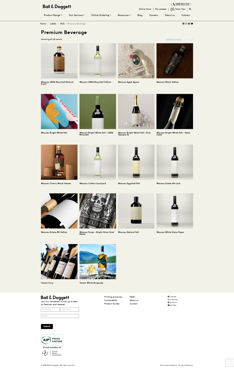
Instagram (173, 299)
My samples (160, 9)
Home (43, 24)
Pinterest (173, 302)
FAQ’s (132, 297)
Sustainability (110, 300)
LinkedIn (172, 297)
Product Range (52, 15)
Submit (47, 326)
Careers (153, 15)
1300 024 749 (182, 4)
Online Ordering (100, 15)
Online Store (145, 9)
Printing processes (113, 297)
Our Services (76, 15)
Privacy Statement (186, 365)
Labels (53, 24)
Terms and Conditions (168, 365)
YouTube (172, 305)
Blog (139, 15)
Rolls (62, 24)
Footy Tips (180, 9)
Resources (123, 15)
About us (170, 15)
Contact (185, 15)
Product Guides (111, 304)
